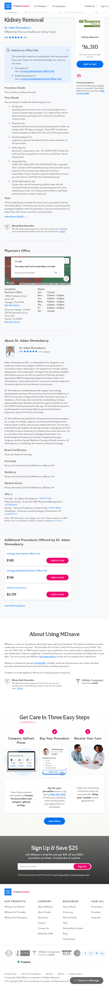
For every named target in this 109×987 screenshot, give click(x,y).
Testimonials (69, 939)
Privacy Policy (63, 875)
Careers (42, 923)
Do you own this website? (25, 273)
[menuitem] (41, 6)
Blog (65, 933)
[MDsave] (17, 6)
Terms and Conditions (31, 974)
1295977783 (44, 498)
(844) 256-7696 (57, 794)
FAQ (65, 923)
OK (55, 273)
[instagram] (91, 953)
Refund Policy (70, 917)
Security (49, 974)
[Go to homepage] (17, 892)
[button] (38, 50)
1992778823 (54, 508)
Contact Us (43, 928)
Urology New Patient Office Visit (37, 71)
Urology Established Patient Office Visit (41, 79)
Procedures (97, 906)
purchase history (47, 656)
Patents (61, 974)
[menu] (55, 6)
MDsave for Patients (15, 906)
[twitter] (96, 953)
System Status (75, 974)
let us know (57, 520)
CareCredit (39, 663)
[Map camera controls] (66, 278)
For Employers (58, 6)
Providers (96, 912)
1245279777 (11, 514)
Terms (54, 284)
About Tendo (44, 912)
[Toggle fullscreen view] (66, 261)
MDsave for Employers (16, 917)
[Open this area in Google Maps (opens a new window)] (10, 283)
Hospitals (96, 917)
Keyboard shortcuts (26, 284)
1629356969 (11, 504)
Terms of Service (78, 875)
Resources (43, 917)
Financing (68, 912)
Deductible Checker (73, 928)
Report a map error (64, 284)
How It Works (69, 906)
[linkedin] (102, 953)
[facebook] (85, 953)
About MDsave (45, 906)
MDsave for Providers (15, 912)
